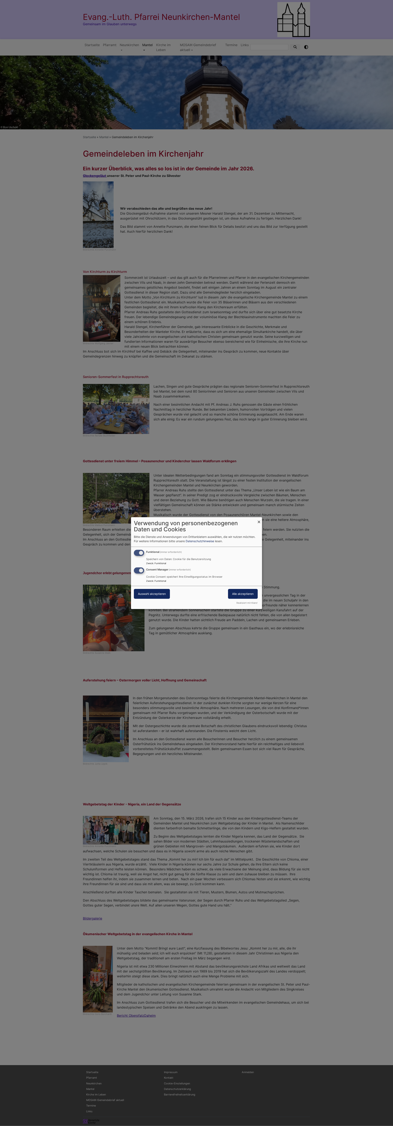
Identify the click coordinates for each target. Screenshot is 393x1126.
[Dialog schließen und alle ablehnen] (259, 519)
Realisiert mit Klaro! (246, 602)
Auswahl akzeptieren (152, 593)
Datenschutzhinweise (200, 541)
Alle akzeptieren (243, 593)
